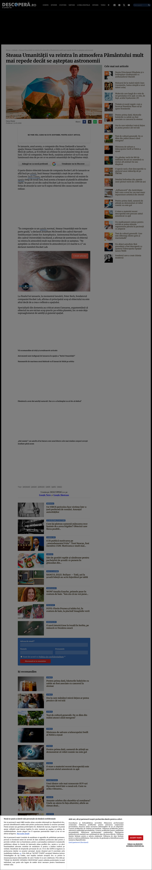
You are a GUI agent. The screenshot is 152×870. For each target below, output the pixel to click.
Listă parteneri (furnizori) (78, 842)
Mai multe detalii (23, 834)
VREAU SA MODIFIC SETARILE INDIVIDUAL (135, 845)
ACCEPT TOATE (136, 838)
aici (20, 853)
